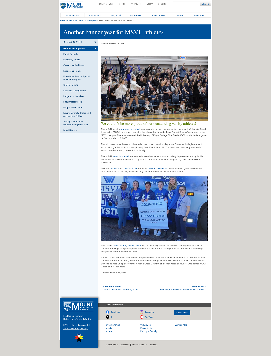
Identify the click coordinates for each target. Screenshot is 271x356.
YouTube (149, 317)
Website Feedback (139, 345)
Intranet (109, 331)
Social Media (182, 312)
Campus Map (181, 325)
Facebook (115, 312)
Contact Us (162, 4)
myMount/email (113, 325)
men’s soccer (130, 168)
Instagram (149, 312)
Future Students (73, 15)
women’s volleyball (158, 168)
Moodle (122, 4)
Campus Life (115, 15)
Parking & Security (148, 331)
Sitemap (153, 345)
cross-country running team (127, 245)
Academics (96, 15)
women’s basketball (130, 129)
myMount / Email (106, 4)
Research (181, 15)
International (135, 15)
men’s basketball (120, 156)
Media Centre (146, 328)
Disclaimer (124, 345)
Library (150, 4)
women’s (114, 168)
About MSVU (200, 15)
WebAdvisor (136, 4)
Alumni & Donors (159, 15)
